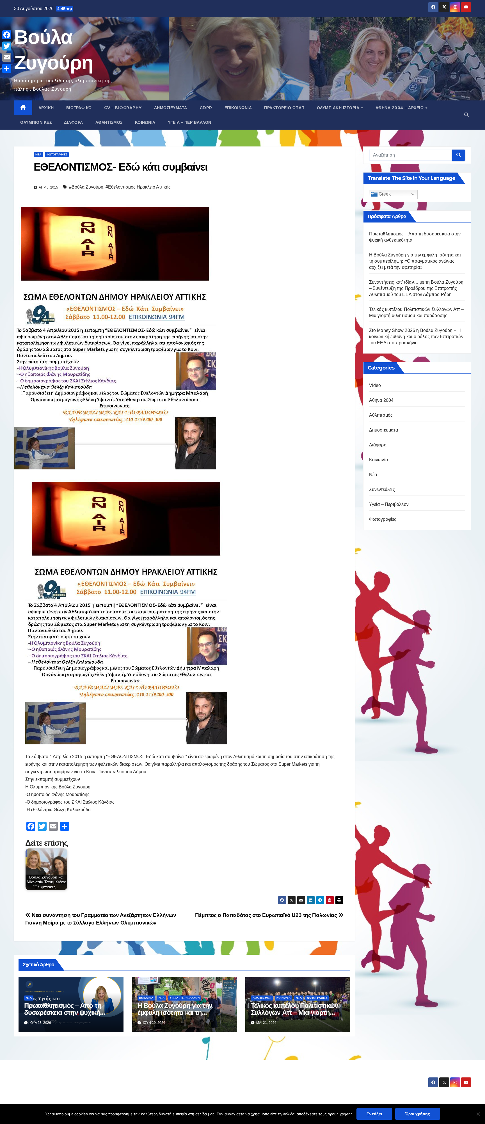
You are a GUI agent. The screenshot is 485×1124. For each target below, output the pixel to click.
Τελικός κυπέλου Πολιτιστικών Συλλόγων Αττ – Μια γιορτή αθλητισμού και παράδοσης (294, 1012)
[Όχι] (478, 1114)
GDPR (206, 107)
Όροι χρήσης (417, 1113)
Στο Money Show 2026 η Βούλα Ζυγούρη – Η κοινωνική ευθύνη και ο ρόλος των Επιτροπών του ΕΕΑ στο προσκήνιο (416, 336)
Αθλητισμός (109, 122)
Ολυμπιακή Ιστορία (339, 107)
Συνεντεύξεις (382, 489)
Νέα (38, 154)
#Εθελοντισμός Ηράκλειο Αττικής (138, 187)
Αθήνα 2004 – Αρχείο (400, 107)
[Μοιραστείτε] (6, 68)
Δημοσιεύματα (170, 107)
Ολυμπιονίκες (36, 122)
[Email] (6, 57)
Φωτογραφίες (57, 154)
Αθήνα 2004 (381, 400)
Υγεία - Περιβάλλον (185, 997)
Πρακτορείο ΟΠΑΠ (284, 107)
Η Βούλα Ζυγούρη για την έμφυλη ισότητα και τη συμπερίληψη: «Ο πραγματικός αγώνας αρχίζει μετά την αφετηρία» (415, 261)
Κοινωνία (145, 122)
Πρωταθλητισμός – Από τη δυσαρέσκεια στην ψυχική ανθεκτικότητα (62, 1012)
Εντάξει (374, 1113)
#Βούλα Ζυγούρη (86, 187)
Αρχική (46, 107)
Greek (384, 194)
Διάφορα (73, 122)
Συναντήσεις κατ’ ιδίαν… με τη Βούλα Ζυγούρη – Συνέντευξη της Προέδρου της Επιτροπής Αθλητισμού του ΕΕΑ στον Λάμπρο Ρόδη (416, 288)
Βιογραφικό (79, 107)
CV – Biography (123, 107)
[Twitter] (6, 46)
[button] (466, 115)
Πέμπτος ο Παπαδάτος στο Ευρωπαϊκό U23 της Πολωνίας (266, 915)
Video (375, 385)
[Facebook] (6, 34)
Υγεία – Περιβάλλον (189, 122)
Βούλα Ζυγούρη (47, 1077)
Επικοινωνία (238, 107)
